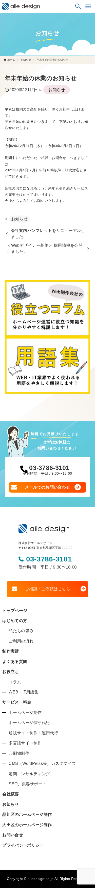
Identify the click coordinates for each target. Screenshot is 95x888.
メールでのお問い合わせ (47, 487)
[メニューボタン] (88, 6)
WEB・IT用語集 (24, 692)
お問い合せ (12, 835)
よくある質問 (14, 661)
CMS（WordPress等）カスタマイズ (42, 763)
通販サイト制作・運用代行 (33, 733)
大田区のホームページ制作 (27, 825)
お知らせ (56, 90)
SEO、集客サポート (27, 784)
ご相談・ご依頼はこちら (47, 589)
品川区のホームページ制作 (27, 814)
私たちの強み (21, 631)
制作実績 (10, 651)
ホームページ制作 (25, 712)
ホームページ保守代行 (29, 722)
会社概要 (10, 794)
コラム (15, 682)
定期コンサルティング (29, 774)
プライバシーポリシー (23, 845)
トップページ (14, 610)
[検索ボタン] (78, 6)
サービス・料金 (16, 702)
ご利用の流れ (21, 641)
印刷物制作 (19, 753)
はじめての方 (14, 620)
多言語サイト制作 (25, 743)
